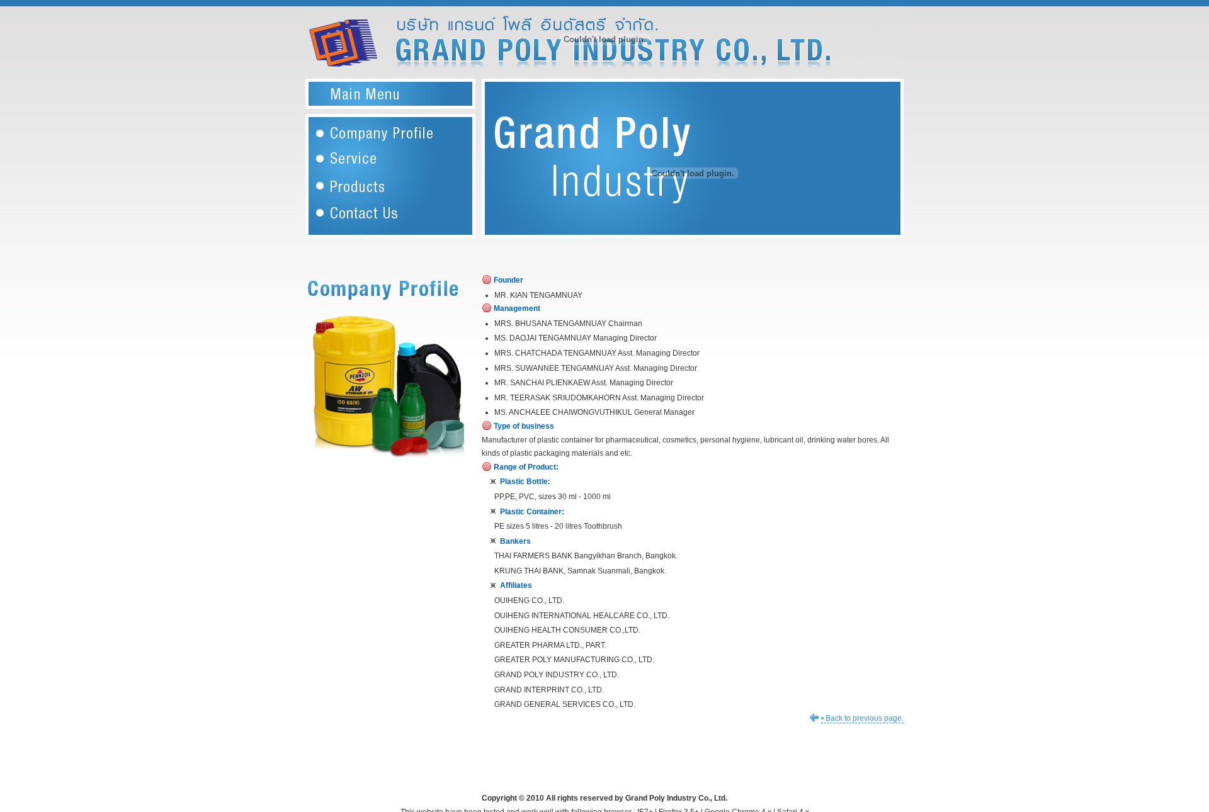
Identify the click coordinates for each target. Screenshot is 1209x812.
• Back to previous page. (862, 718)
